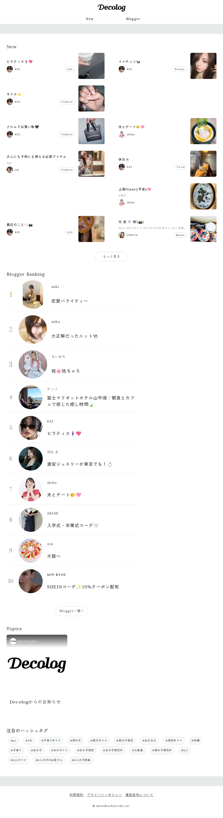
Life (70, 69)
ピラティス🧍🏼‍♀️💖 (20, 62)
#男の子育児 (124, 740)
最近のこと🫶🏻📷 (20, 225)
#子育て (16, 750)
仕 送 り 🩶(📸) (131, 222)
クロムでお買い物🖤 (23, 127)
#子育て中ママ (51, 740)
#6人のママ (134, 228)
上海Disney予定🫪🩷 (135, 189)
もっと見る (111, 256)
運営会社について (139, 795)
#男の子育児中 (162, 750)
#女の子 (36, 750)
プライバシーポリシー (104, 795)
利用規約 (76, 795)
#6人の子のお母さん (156, 228)
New (90, 19)
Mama (180, 235)
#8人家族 (177, 228)
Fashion (67, 101)
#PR (28, 740)
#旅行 (122, 195)
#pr (9, 162)
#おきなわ (149, 740)
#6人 (122, 228)
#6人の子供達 (81, 760)
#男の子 (75, 740)
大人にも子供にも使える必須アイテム (36, 157)
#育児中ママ (174, 740)
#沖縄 (195, 740)
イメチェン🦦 (129, 62)
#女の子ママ (59, 750)
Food (181, 167)
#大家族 (137, 750)
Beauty (180, 69)
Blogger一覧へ (71, 611)
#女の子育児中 (113, 750)
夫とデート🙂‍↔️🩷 (131, 127)
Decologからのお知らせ (35, 701)
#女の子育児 (85, 750)
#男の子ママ (98, 740)
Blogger (133, 19)
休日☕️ (124, 159)
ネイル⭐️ (14, 94)
